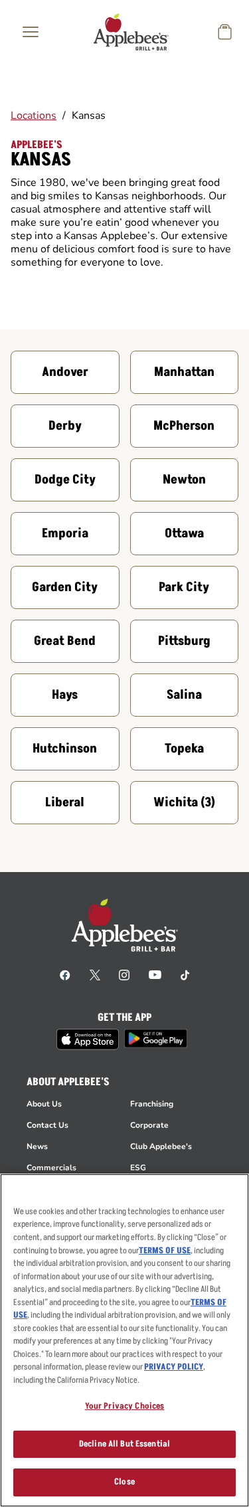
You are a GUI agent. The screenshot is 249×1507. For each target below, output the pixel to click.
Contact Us (47, 1125)
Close (124, 1482)
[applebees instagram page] (124, 974)
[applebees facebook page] (65, 974)
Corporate (149, 1125)
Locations (33, 115)
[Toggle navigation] (30, 32)
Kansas (89, 115)
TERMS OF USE (165, 1251)
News (37, 1146)
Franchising (151, 1104)
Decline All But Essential (124, 1444)
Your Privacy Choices (125, 1406)
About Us (44, 1104)
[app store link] (87, 1039)
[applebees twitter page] (95, 974)
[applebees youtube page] (155, 974)
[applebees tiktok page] (185, 974)
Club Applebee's (161, 1146)
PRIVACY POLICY (173, 1367)
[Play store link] (155, 1038)
